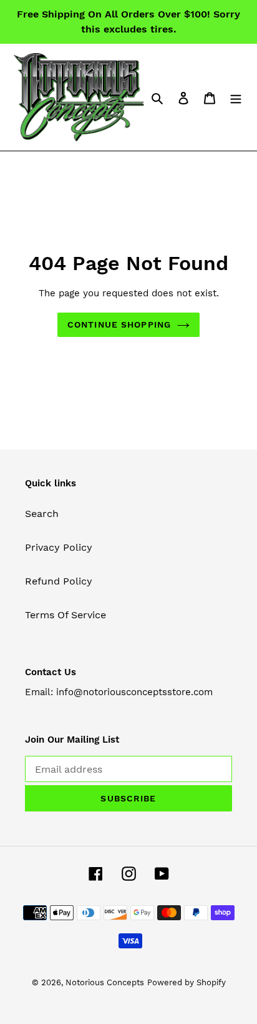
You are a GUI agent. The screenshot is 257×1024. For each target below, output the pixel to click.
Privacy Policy (58, 547)
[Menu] (236, 97)
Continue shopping (119, 324)
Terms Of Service (65, 615)
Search (42, 514)
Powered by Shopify (186, 982)
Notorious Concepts (104, 982)
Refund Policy (58, 581)
